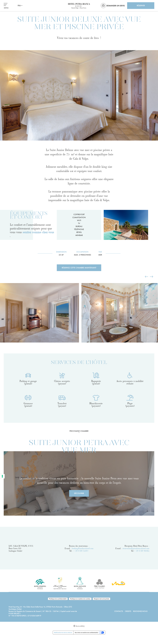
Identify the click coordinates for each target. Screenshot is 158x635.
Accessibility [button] (80, 626)
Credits (128, 611)
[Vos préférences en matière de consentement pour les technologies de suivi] (2, 476)
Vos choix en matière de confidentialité (86, 632)
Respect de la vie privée (101, 599)
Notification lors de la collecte (63, 632)
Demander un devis (115, 5)
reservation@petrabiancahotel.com (136, 548)
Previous (0, 279)
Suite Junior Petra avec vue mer (79, 446)
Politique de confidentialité (58, 599)
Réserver (141, 5)
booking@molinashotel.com (82, 548)
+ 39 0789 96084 (141, 551)
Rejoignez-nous (140, 611)
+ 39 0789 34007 (81, 551)
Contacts (118, 611)
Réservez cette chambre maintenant (79, 267)
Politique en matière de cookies (80, 599)
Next (0, 347)
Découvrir (79, 493)
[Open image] (39, 313)
